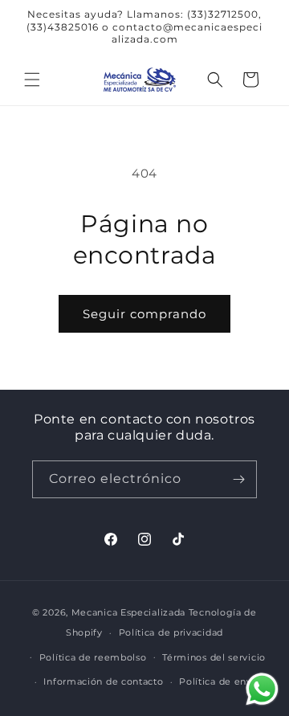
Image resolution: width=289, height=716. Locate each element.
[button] (32, 79)
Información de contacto (103, 681)
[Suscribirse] (238, 479)
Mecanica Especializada (128, 612)
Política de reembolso (93, 657)
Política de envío (220, 681)
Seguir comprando (144, 313)
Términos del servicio (214, 657)
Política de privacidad (171, 632)
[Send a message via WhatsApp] (262, 689)
